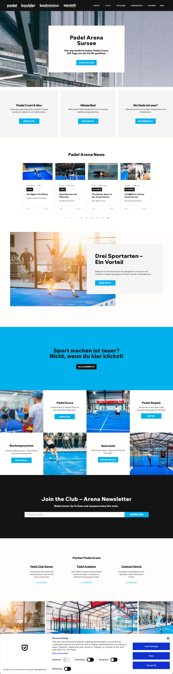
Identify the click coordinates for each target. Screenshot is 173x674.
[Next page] (102, 217)
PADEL (29, 189)
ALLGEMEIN (97, 189)
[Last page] (107, 217)
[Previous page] (70, 217)
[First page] (65, 217)
